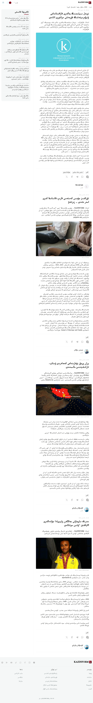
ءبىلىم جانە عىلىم (78, 173)
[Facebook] (71, 177)
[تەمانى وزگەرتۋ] (9, 2)
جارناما (21, 681)
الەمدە (90, 689)
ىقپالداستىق (66, 173)
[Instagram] (87, 177)
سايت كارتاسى (18, 674)
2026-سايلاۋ (83, 7)
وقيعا (78, 7)
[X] (66, 177)
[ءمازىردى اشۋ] (3, 2)
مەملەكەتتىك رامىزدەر (51, 681)
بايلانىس (20, 678)
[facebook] (25, 662)
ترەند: (90, 7)
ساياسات (89, 678)
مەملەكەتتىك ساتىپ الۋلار (50, 689)
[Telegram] (77, 177)
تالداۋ (90, 681)
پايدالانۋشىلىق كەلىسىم (50, 674)
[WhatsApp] (82, 177)
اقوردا (68, 7)
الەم (87, 173)
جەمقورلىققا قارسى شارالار (50, 685)
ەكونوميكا (89, 685)
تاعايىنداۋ (73, 7)
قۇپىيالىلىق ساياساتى (51, 678)
